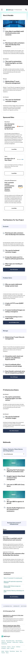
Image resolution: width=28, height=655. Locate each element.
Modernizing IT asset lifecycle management (12, 82)
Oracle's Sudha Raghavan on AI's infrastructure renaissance (16, 509)
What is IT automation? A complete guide (13, 578)
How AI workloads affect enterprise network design (13, 365)
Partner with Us (15, 642)
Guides (2, 651)
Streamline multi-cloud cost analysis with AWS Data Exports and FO (14, 357)
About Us (3, 640)
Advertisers (9, 642)
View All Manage (14, 377)
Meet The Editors (19, 640)
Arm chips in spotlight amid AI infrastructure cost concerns (14, 33)
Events (8, 648)
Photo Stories (12, 651)
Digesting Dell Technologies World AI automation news (15, 470)
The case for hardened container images (12, 100)
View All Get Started (14, 430)
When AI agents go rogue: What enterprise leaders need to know (11, 626)
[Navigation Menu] (2, 10)
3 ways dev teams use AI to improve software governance (14, 257)
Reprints (9, 646)
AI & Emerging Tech (7, 606)
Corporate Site (4, 643)
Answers (13, 646)
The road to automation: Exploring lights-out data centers (13, 63)
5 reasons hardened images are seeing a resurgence (15, 310)
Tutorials (3, 652)
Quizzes (17, 651)
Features (12, 648)
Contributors (3, 646)
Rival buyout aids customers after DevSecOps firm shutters (14, 44)
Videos (7, 652)
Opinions (7, 651)
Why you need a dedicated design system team (13, 285)
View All (5, 532)
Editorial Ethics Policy (10, 640)
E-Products (3, 648)
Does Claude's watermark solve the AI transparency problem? (15, 372)
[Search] (26, 10)
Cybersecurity (16, 606)
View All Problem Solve (14, 322)
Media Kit (21, 642)
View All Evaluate (14, 269)
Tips (21, 651)
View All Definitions (14, 596)
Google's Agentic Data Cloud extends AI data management (16, 477)
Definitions (18, 646)
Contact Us (3, 642)
